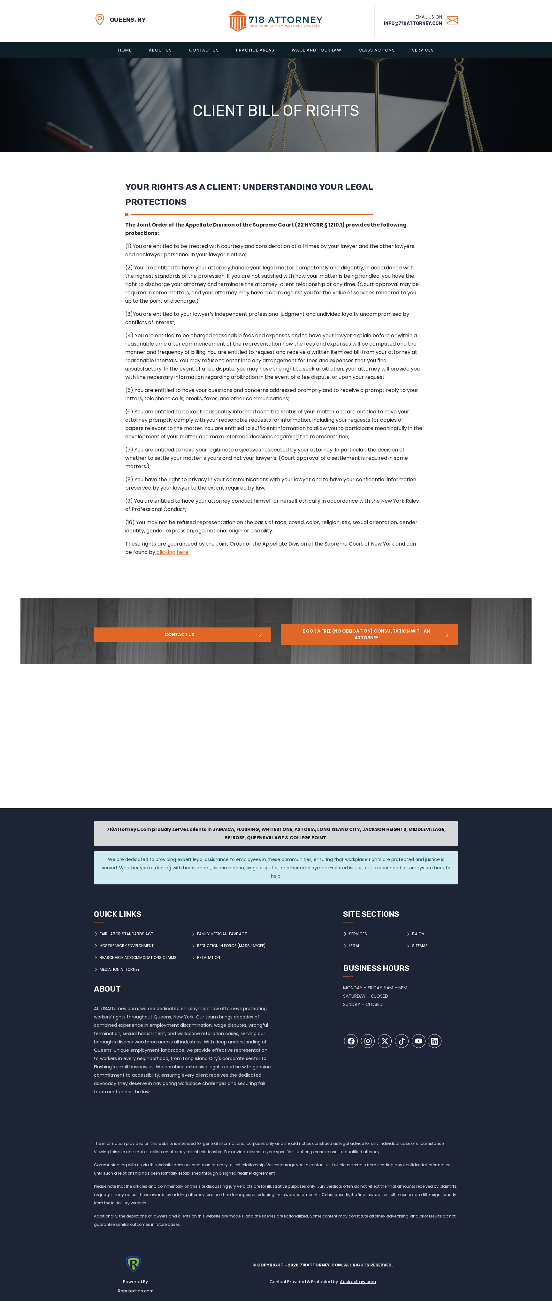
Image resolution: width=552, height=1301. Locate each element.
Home (125, 50)
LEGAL (354, 945)
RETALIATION (208, 957)
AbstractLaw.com (358, 1282)
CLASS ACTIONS (377, 50)
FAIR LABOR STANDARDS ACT (126, 934)
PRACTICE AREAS (255, 50)
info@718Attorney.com (413, 23)
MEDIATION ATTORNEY (120, 969)
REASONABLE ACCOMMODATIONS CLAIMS (138, 957)
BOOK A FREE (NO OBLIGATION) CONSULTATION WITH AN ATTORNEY (366, 634)
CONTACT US (204, 50)
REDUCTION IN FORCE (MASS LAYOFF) (231, 945)
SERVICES (423, 50)
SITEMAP (419, 945)
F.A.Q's (418, 934)
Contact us (180, 634)
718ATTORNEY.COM (321, 1265)
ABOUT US (160, 50)
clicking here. (172, 552)
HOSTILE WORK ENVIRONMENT (127, 945)
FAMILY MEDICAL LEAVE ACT (222, 934)
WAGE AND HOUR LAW (316, 50)
